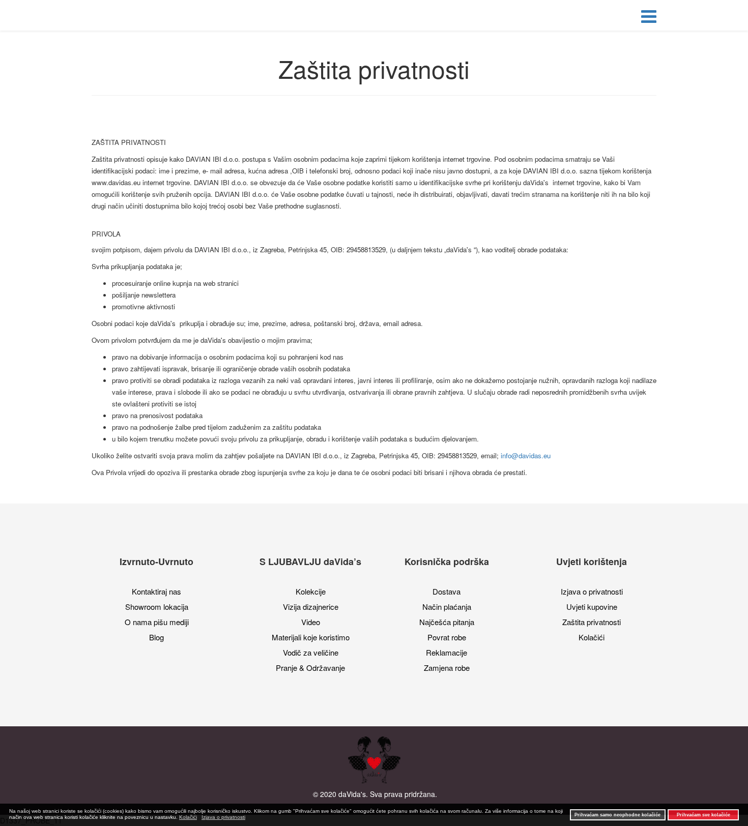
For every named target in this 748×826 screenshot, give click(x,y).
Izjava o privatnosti (592, 591)
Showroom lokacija (156, 606)
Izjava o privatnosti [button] (223, 817)
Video (310, 621)
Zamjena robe (447, 667)
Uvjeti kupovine (591, 606)
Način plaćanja (446, 606)
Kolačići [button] (188, 817)
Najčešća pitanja (446, 621)
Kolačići (592, 637)
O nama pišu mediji (157, 621)
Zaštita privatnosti (591, 621)
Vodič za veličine (310, 652)
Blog (156, 637)
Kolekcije (311, 591)
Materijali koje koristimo (311, 637)
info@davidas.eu (526, 455)
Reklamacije (446, 652)
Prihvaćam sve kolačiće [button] (703, 814)
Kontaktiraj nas (156, 591)
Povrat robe (446, 637)
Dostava (447, 591)
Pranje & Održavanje (310, 667)
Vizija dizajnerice (310, 606)
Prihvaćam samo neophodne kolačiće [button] (617, 814)
